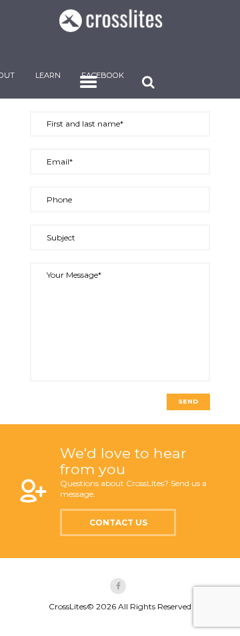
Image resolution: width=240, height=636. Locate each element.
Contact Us (118, 522)
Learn (48, 75)
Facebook (102, 75)
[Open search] (150, 82)
